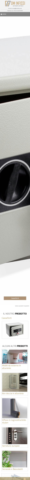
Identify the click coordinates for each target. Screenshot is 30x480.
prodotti (21, 306)
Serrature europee (11, 446)
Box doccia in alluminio (13, 393)
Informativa (19, 479)
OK (24, 479)
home (16, 306)
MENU (4, 14)
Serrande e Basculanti (12, 469)
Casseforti (26, 306)
